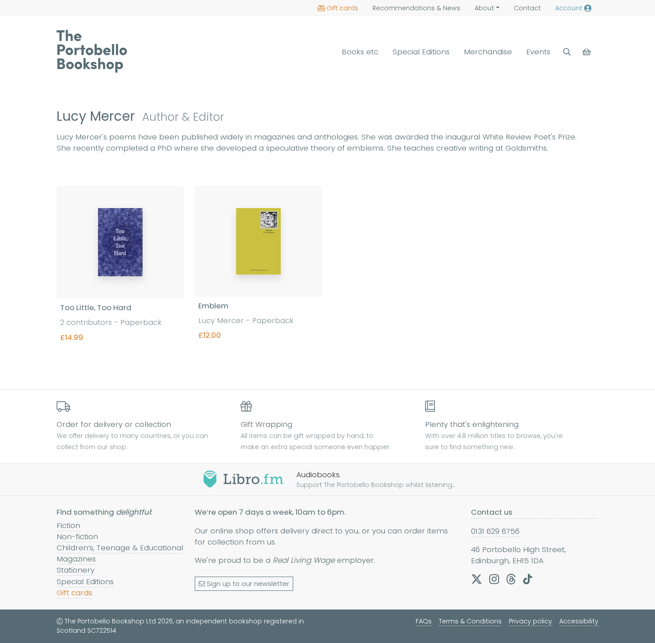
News (416, 8)
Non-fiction (77, 536)
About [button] (484, 8)
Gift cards (342, 8)
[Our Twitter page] (476, 578)
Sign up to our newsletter (248, 583)
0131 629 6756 (495, 531)
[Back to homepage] (92, 51)
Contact (527, 8)
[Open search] (567, 52)
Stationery (75, 570)
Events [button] (538, 51)
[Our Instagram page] (494, 578)
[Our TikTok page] (527, 578)
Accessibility (578, 621)
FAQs (424, 621)
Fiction (68, 525)
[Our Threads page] (511, 578)
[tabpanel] (327, 277)
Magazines (76, 558)
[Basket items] (587, 52)
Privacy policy (530, 621)
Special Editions (421, 51)
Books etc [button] (360, 51)
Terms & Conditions (470, 621)
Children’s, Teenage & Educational (120, 547)
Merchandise (488, 51)
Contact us (491, 512)
